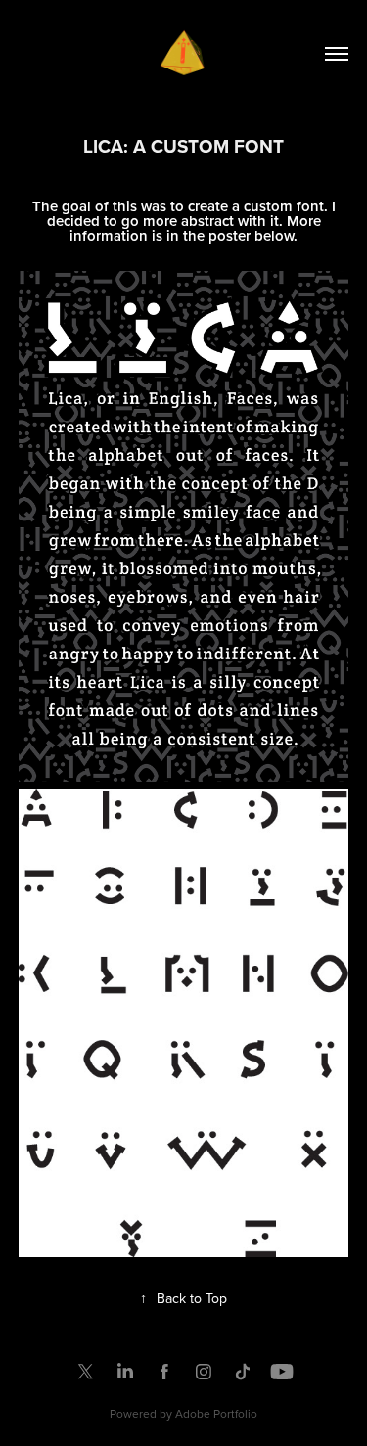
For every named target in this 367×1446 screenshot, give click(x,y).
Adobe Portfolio (216, 1413)
